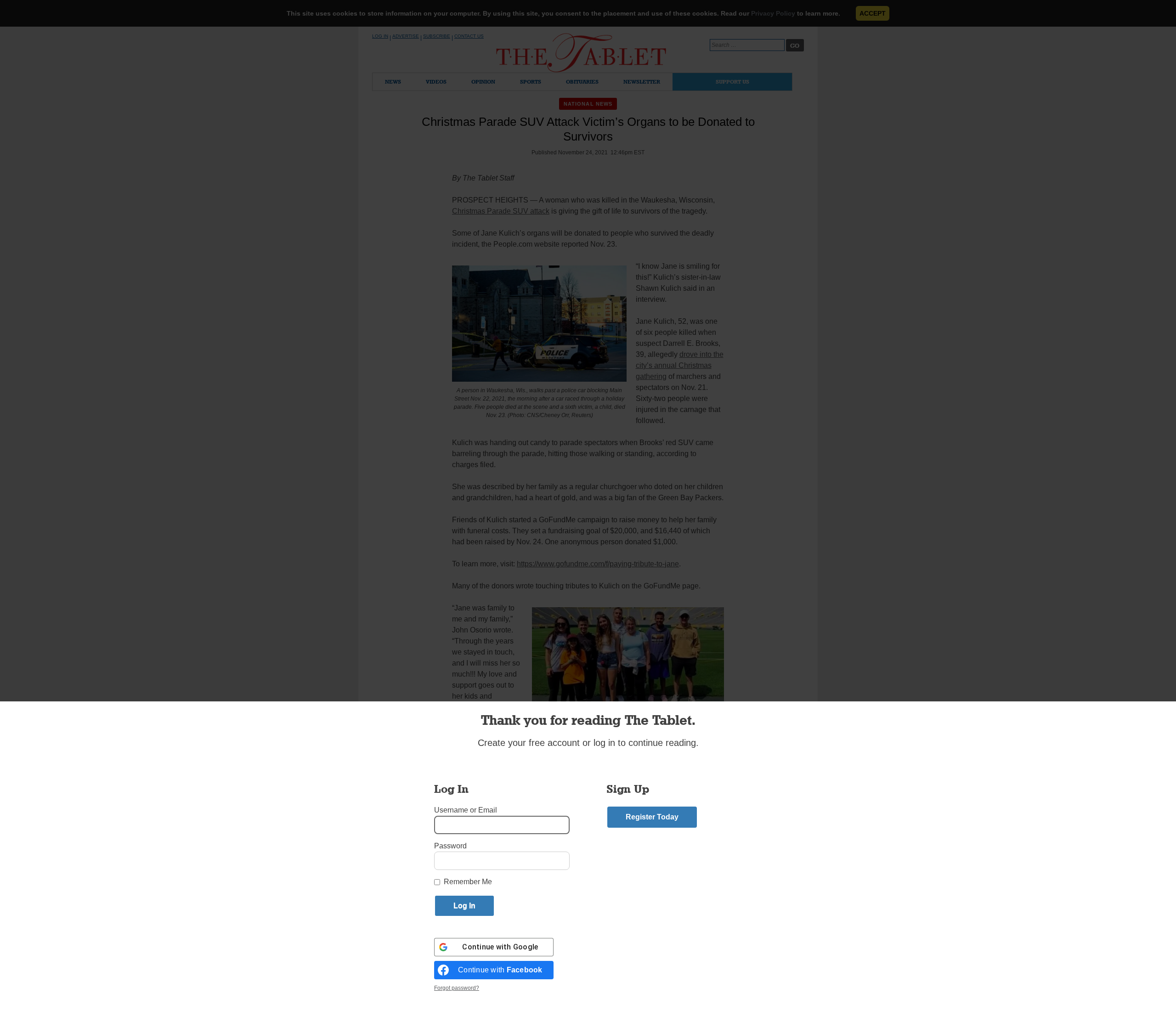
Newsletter (641, 81)
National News (588, 104)
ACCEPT (872, 13)
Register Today (652, 817)
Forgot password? (456, 988)
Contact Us (469, 36)
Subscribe (436, 36)
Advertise (405, 36)
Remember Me (468, 882)
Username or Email (465, 810)
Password (450, 846)
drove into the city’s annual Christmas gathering (680, 365)
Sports (530, 81)
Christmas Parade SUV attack (500, 211)
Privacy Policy (773, 13)
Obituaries (582, 81)
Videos (436, 81)
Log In (380, 36)
